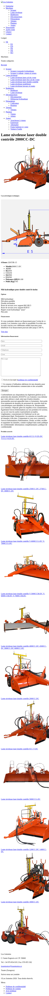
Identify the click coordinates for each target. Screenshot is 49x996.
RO (11, 53)
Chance (8, 32)
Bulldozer (14, 90)
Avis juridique (11, 991)
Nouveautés (10, 27)
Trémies (13, 21)
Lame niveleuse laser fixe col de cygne (24, 80)
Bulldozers (14, 15)
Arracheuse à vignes (18, 120)
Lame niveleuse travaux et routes (22, 86)
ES (11, 44)
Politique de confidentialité (16, 987)
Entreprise (9, 6)
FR (7, 42)
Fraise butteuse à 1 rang (19, 127)
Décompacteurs (16, 17)
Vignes (13, 114)
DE (11, 51)
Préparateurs (15, 19)
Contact (9, 34)
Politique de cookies (13, 989)
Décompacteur (15, 97)
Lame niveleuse (16, 12)
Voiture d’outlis (16, 129)
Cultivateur (14, 103)
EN (11, 46)
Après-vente (10, 30)
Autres (12, 25)
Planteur (13, 23)
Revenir (4, 65)
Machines (9, 8)
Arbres (13, 116)
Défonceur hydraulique (19, 99)
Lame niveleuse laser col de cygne (23, 78)
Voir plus (4, 332)
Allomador (14, 125)
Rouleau (13, 105)
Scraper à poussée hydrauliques (22, 71)
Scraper (13, 10)
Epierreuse (14, 123)
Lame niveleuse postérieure (20, 84)
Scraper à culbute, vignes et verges (23, 73)
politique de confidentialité (28, 380)
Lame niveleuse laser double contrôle (24, 82)
